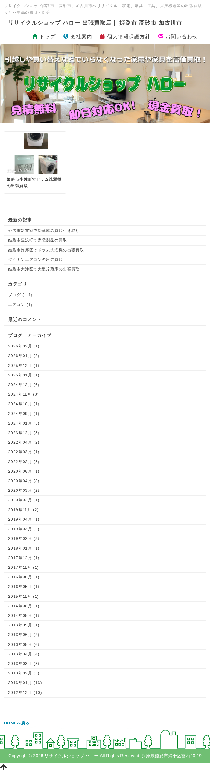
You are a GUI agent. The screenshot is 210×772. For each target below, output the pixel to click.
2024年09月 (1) (24, 413)
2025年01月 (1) (24, 375)
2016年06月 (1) (24, 577)
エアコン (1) (20, 304)
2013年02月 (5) (24, 673)
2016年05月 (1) (24, 586)
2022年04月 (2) (24, 442)
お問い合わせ (181, 36)
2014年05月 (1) (24, 615)
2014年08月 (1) (24, 606)
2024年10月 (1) (24, 404)
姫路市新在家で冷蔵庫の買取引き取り (44, 230)
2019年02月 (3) (24, 538)
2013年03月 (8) (24, 663)
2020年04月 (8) (24, 481)
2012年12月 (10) (25, 692)
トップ (47, 36)
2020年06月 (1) (24, 471)
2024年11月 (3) (23, 394)
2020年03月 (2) (24, 490)
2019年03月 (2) (24, 529)
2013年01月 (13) (25, 682)
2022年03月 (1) (24, 452)
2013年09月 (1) (24, 625)
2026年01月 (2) (24, 355)
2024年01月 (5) (24, 423)
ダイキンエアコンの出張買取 (35, 259)
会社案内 (80, 36)
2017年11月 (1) (23, 567)
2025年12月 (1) (24, 365)
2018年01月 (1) (24, 548)
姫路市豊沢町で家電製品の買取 (37, 240)
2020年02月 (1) (24, 500)
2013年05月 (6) (24, 644)
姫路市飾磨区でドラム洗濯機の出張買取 (46, 250)
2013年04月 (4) (24, 654)
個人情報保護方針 (127, 36)
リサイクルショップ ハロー (71, 755)
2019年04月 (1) (24, 519)
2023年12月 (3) (24, 433)
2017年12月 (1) (24, 558)
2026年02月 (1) (24, 346)
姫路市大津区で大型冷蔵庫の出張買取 (44, 269)
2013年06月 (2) (24, 634)
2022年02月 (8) (24, 461)
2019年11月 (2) (23, 510)
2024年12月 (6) (24, 384)
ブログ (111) (20, 295)
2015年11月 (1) (23, 596)
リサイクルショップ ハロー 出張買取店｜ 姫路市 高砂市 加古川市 (95, 23)
